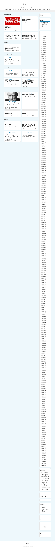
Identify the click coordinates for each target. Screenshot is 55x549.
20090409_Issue (43, 109)
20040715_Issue (43, 276)
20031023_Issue (43, 305)
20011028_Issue (43, 377)
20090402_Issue (43, 110)
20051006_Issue (43, 233)
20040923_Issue (43, 269)
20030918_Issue (43, 309)
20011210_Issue (43, 372)
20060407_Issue (43, 215)
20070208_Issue (43, 184)
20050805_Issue (43, 239)
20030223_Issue (43, 329)
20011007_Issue (43, 379)
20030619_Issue (43, 318)
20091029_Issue (43, 90)
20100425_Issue (43, 73)
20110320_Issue (43, 41)
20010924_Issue (43, 381)
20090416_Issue (43, 109)
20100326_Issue (43, 76)
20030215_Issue (43, 330)
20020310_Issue (43, 363)
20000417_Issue (43, 444)
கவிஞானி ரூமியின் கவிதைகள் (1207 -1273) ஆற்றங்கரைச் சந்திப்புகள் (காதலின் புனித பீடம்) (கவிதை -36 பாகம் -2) (12, 136)
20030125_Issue (43, 332)
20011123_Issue (43, 374)
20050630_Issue (43, 242)
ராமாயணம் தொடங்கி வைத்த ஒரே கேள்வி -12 (12, 81)
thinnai (10, 26)
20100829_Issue (43, 61)
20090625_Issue (43, 102)
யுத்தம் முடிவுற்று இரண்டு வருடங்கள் (28, 20)
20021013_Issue (43, 342)
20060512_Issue (43, 211)
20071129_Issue (43, 156)
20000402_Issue (43, 446)
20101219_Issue (43, 50)
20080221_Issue (43, 148)
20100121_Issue (43, 82)
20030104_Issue (43, 334)
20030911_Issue (43, 310)
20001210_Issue (43, 411)
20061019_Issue (43, 195)
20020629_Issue (43, 352)
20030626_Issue (43, 317)
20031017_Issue (43, 306)
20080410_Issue (43, 143)
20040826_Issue (43, 272)
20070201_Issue (43, 185)
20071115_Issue (43, 157)
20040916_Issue (43, 269)
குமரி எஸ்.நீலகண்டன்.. (30, 112)
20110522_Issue (43, 35)
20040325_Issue (43, 290)
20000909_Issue (43, 425)
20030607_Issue (43, 319)
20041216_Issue (43, 260)
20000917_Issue (43, 423)
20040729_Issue (43, 275)
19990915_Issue (43, 464)
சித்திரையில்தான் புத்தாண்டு (46, 487)
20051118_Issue (43, 229)
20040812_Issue (43, 273)
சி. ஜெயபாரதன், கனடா (12, 57)
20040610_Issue (43, 280)
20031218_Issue (43, 300)
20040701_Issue (43, 277)
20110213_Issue (43, 45)
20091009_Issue (43, 92)
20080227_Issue (43, 147)
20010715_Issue (43, 389)
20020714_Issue (43, 351)
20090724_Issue (43, 99)
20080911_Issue (43, 128)
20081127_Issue (43, 122)
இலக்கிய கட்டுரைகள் (30, 9)
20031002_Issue (43, 308)
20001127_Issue (43, 413)
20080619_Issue (43, 136)
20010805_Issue (43, 387)
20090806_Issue (43, 98)
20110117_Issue (43, 47)
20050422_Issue (43, 248)
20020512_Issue (43, 357)
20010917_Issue (43, 381)
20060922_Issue (43, 198)
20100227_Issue (43, 78)
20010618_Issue (43, 392)
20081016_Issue (43, 125)
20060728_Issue (43, 204)
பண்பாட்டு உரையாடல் (10, 72)
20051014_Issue (43, 232)
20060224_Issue (43, 218)
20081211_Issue (43, 121)
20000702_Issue (43, 433)
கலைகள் (40, 9)
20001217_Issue (43, 410)
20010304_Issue (43, 403)
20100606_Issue (43, 69)
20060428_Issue (43, 213)
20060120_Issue (43, 221)
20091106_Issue (43, 89)
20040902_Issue (43, 271)
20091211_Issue (43, 86)
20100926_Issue (43, 58)
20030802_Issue (43, 314)
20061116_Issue (43, 192)
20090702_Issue (43, 101)
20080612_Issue (43, 137)
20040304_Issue (43, 292)
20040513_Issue (43, 284)
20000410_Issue (43, 445)
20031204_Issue (43, 301)
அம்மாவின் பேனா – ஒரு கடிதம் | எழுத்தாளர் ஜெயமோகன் (45, 477)
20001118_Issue (43, 415)
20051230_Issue (43, 224)
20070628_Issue (43, 171)
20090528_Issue (43, 105)
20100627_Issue (43, 67)
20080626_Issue (43, 136)
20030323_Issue (43, 327)
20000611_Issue (43, 437)
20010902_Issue (43, 384)
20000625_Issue (43, 434)
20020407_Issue (43, 360)
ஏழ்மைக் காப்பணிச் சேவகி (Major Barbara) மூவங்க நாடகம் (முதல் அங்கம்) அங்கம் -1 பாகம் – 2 (12, 104)
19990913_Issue (43, 464)
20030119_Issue (43, 333)
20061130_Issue (43, 191)
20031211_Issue (43, 300)
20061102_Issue (43, 194)
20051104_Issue (43, 230)
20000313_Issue (43, 448)
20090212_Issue (43, 115)
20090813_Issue (43, 97)
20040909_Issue (43, 270)
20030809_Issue (43, 313)
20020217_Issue (43, 365)
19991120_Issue (43, 459)
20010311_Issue (43, 402)
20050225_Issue (43, 254)
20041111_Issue (43, 264)
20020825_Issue (43, 347)
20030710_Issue (43, 316)
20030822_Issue (43, 312)
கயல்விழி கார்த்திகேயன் (30, 132)
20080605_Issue (43, 138)
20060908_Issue (43, 199)
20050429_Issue (43, 248)
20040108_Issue (43, 298)
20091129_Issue (43, 87)
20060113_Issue (43, 222)
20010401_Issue (43, 400)
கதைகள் (36, 9)
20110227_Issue (43, 43)
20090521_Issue (43, 105)
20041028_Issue (43, 265)
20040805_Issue (43, 274)
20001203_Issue (43, 412)
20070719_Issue (43, 169)
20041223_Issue (43, 259)
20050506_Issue (43, 247)
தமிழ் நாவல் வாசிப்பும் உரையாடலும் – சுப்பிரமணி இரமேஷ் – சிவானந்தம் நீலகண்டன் (46, 473)
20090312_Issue (43, 112)
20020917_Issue (43, 345)
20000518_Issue (43, 440)
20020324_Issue (43, 362)
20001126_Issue (43, 414)
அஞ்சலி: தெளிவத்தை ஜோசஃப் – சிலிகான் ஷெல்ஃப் (45, 481)
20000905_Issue (43, 426)
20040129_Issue (43, 296)
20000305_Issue (43, 449)
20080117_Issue (43, 151)
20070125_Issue (43, 186)
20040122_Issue (43, 296)
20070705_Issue (43, 170)
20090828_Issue (43, 96)
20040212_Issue (43, 294)
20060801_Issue (43, 203)
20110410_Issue (43, 39)
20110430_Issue (43, 37)
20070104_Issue (43, 188)
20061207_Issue (43, 190)
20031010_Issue (43, 307)
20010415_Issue (43, 399)
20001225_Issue (43, 410)
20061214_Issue (43, 190)
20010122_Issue (43, 407)
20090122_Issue (43, 117)
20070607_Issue (43, 173)
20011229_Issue (43, 370)
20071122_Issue (43, 157)
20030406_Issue (43, 325)
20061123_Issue (43, 192)
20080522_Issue (43, 139)
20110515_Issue (43, 36)
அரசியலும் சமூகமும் (8, 9)
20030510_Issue (43, 322)
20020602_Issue (43, 355)
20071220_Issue (43, 154)
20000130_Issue (43, 452)
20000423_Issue (43, 443)
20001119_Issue (43, 414)
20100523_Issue (43, 70)
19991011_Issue (43, 463)
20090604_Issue (43, 104)
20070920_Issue (43, 163)
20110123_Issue (43, 47)
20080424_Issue (43, 142)
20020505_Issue (43, 358)
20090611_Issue (43, 103)
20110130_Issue (43, 46)
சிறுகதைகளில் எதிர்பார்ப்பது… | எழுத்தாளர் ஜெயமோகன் (46, 489)
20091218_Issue (43, 85)
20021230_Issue (43, 335)
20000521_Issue (43, 439)
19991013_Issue (43, 462)
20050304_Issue (43, 253)
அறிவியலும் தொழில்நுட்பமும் (21, 9)
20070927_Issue (43, 162)
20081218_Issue (43, 120)
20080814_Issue (43, 131)
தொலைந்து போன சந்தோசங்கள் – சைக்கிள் (12, 36)
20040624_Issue (43, 278)
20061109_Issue (43, 193)
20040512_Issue (43, 285)
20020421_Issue (43, 359)
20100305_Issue (43, 78)
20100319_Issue (43, 76)
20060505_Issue (43, 212)
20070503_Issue (43, 176)
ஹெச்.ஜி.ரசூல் (11, 70)
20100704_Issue (43, 66)
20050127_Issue (43, 256)
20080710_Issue (43, 134)
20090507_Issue (43, 107)
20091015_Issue (43, 91)
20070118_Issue (43, 186)
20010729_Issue (43, 387)
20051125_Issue (43, 228)
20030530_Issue (43, 320)
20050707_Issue (43, 242)
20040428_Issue (43, 287)
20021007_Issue (43, 343)
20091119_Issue (43, 88)
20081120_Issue (43, 123)
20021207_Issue (43, 337)
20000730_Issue (43, 430)
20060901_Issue (43, 200)
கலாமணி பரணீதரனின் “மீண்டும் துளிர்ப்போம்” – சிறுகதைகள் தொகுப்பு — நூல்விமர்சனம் (28, 82)
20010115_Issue (43, 408)
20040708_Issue (43, 277)
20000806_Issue (43, 429)
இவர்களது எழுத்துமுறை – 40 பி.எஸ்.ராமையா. (29, 72)
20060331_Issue (43, 215)
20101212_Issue (43, 51)
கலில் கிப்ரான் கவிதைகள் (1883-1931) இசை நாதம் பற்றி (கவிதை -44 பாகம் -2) (28, 125)
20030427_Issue (43, 323)
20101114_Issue (43, 53)
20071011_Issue (43, 161)
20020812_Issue (43, 348)
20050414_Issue (43, 250)
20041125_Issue (43, 262)
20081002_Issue (43, 126)
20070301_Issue (43, 182)
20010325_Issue (43, 401)
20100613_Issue (43, 68)
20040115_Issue (43, 297)
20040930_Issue (43, 268)
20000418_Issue (43, 443)
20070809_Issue (43, 167)
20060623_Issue (43, 207)
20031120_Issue (43, 302)
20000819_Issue (43, 428)
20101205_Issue (43, 51)
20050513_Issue (43, 246)
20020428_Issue (43, 358)
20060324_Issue (43, 216)
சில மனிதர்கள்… (9, 113)
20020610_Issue (43, 354)
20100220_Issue (43, 79)
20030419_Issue (43, 324)
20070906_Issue (43, 164)
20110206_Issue (43, 45)
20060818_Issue (43, 201)
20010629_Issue (43, 391)
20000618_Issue (43, 435)
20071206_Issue (43, 155)
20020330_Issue (43, 361)
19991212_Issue (43, 457)
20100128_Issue (43, 81)
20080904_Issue (43, 129)
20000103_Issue (43, 455)
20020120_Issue (43, 368)
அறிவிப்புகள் (14, 9)
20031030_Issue (43, 304)
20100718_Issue (43, 65)
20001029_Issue (43, 417)
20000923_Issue (43, 422)
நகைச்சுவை (48, 9)
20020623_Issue (43, 353)
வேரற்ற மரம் (8, 124)
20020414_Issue (43, 360)
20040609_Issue (43, 281)
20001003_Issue (43, 420)
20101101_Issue (43, 55)
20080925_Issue (43, 127)
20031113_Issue (43, 303)
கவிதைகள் (43, 9)
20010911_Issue (43, 382)
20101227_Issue (43, 49)
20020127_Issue (43, 367)
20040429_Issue (43, 286)
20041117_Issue (43, 263)
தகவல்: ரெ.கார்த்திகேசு (30, 93)
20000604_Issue (43, 438)
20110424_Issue (43, 38)
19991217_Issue (43, 456)
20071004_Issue (43, 161)
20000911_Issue (43, 424)
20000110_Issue (43, 454)
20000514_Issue (43, 441)
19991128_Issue (43, 458)
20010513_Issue (43, 396)
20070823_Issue (43, 165)
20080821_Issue (43, 130)
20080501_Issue (43, 141)
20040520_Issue (43, 283)
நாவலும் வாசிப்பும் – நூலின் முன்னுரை (45, 475)
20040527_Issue (43, 282)
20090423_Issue (43, 108)
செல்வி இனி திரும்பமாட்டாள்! (29, 94)
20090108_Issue (43, 118)
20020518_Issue (43, 356)
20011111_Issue (43, 375)
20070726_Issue (43, 168)
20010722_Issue (43, 388)
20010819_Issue (43, 385)
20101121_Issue (43, 53)
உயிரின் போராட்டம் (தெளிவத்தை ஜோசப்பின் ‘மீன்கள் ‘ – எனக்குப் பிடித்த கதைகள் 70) (45, 482)
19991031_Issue (43, 461)
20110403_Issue (43, 40)
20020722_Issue (43, 350)
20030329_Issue (43, 326)
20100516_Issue (43, 71)
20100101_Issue (43, 84)
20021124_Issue (43, 338)
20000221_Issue (43, 450)
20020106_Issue (43, 369)
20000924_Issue (43, 421)
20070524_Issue (43, 174)
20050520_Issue (43, 246)
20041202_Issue (43, 261)
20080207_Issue (43, 149)
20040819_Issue (43, 273)
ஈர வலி (24, 113)
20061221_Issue (43, 189)
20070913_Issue (43, 163)
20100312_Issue (43, 77)
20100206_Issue (43, 80)
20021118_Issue (43, 339)
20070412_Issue (43, 178)
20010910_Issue (43, 383)
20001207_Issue (43, 412)
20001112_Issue (43, 416)
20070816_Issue (43, 166)
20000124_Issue (43, 453)
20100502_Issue (43, 72)
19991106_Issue (43, 460)
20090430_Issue (43, 107)
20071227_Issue (43, 153)
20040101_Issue (43, 298)
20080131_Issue (43, 150)
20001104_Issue (43, 416)
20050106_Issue (43, 258)
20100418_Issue (43, 74)
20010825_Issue (43, 385)
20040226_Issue (43, 293)
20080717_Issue (43, 134)
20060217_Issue (43, 219)
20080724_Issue (43, 133)
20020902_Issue (43, 346)
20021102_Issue (43, 340)
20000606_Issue (43, 437)
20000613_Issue (43, 436)
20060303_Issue (43, 217)
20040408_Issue (43, 289)
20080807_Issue (43, 132)
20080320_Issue (43, 145)
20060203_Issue (43, 220)
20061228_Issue (43, 188)
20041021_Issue (43, 266)
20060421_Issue (43, 213)
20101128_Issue (43, 52)
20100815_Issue (43, 62)
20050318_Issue (43, 252)
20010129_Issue (43, 406)
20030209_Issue (43, 331)
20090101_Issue (43, 119)
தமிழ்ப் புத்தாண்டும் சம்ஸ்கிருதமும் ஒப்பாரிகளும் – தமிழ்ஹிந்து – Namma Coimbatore (46, 485)
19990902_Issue (43, 465)
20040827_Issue (43, 271)
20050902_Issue (43, 236)
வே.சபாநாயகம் (29, 70)
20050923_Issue (43, 234)
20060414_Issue (43, 214)
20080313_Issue (43, 146)
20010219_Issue (43, 404)
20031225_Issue (43, 299)
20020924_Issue (43, 344)
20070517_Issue (43, 175)
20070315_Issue (43, 181)
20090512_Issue (43, 106)
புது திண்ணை (8, 27)
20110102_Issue (43, 49)
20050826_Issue (43, 237)
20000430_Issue (43, 442)
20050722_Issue (43, 240)
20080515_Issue (43, 140)
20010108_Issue (43, 408)
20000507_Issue (43, 441)
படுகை (47, 489)
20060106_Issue (43, 223)
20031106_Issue (43, 304)
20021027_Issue (43, 341)
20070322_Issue (43, 180)
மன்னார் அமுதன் (29, 79)
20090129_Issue (43, 116)
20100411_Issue (43, 74)
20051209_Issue (43, 226)
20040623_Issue (43, 279)
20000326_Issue (43, 447)
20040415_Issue (43, 288)
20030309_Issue (43, 328)
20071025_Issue (43, 159)
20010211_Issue (43, 405)
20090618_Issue (43, 103)
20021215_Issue (43, 336)
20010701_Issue (43, 390)
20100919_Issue (43, 59)
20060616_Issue (43, 208)
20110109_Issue (43, 48)
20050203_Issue (43, 255)
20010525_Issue (43, 395)
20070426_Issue (43, 177)
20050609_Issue (43, 244)
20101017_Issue (43, 56)
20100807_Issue (43, 63)
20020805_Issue (43, 349)
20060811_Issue (43, 202)
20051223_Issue (43, 225)
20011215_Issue (43, 371)
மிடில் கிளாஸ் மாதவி (12, 112)
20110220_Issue (43, 44)
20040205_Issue (43, 295)
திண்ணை (27, 3)
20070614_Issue (43, 172)
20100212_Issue (43, 80)
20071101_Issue (43, 159)
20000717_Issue (43, 431)
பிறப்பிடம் (24, 134)
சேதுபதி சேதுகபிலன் (12, 45)
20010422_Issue (43, 398)
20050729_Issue (43, 240)
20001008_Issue (43, 419)
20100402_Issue (43, 75)
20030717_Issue (43, 315)
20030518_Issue (43, 321)
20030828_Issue (43, 311)
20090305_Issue (43, 113)
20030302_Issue (43, 329)
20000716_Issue (43, 432)
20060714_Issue (43, 205)
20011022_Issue (43, 378)
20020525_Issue (43, 356)
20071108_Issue (43, 158)
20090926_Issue (43, 93)
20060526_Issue (43, 210)
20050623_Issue (43, 243)
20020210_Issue (43, 366)
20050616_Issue (43, 244)
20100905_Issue (43, 60)
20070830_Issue (43, 165)
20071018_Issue (43, 160)
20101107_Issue (43, 54)
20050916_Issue (43, 235)
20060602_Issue (43, 209)
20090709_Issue (43, 101)
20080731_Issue (43, 132)
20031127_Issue (43, 302)
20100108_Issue (43, 83)
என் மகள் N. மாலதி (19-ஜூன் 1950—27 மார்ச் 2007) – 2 (45, 478)
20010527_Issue (43, 394)
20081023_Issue (43, 124)
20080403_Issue (43, 144)
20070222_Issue (43, 183)
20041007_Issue (43, 267)
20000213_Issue (43, 451)
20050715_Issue (43, 241)
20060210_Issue (43, 219)
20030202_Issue (43, 331)
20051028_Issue (43, 231)
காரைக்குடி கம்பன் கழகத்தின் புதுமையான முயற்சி (12, 48)
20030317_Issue (43, 327)
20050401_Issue (43, 251)
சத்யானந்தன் (11, 79)
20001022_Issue (43, 418)
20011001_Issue (43, 380)
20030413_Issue (43, 325)
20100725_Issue (43, 64)
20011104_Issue (43, 376)
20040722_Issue (43, 275)
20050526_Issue (43, 245)
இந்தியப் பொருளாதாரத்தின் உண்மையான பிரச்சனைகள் (28, 36)
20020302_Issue (43, 364)
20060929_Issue (43, 197)
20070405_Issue (43, 179)
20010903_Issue (43, 383)
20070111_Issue (43, 187)
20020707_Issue (43, 352)
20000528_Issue (43, 439)
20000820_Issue (43, 427)
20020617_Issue (43, 354)
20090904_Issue (43, 95)
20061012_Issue (43, 196)
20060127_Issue (43, 221)
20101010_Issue (43, 57)
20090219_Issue (43, 114)
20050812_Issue (43, 238)
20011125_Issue (43, 373)
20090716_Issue (43, 100)
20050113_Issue (43, 257)
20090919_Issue (43, 94)
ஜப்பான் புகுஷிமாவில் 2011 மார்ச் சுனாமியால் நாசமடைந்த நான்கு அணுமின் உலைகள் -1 (12, 60)
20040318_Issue (43, 291)
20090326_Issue (43, 111)
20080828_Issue (43, 130)
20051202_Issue (43, 227)
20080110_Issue (43, 152)
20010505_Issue (43, 397)
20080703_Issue (43, 135)
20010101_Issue (43, 409)
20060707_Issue (43, 206)
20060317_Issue (43, 217)
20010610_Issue (43, 393)
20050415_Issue (43, 249)
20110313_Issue (43, 42)
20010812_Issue (43, 386)
